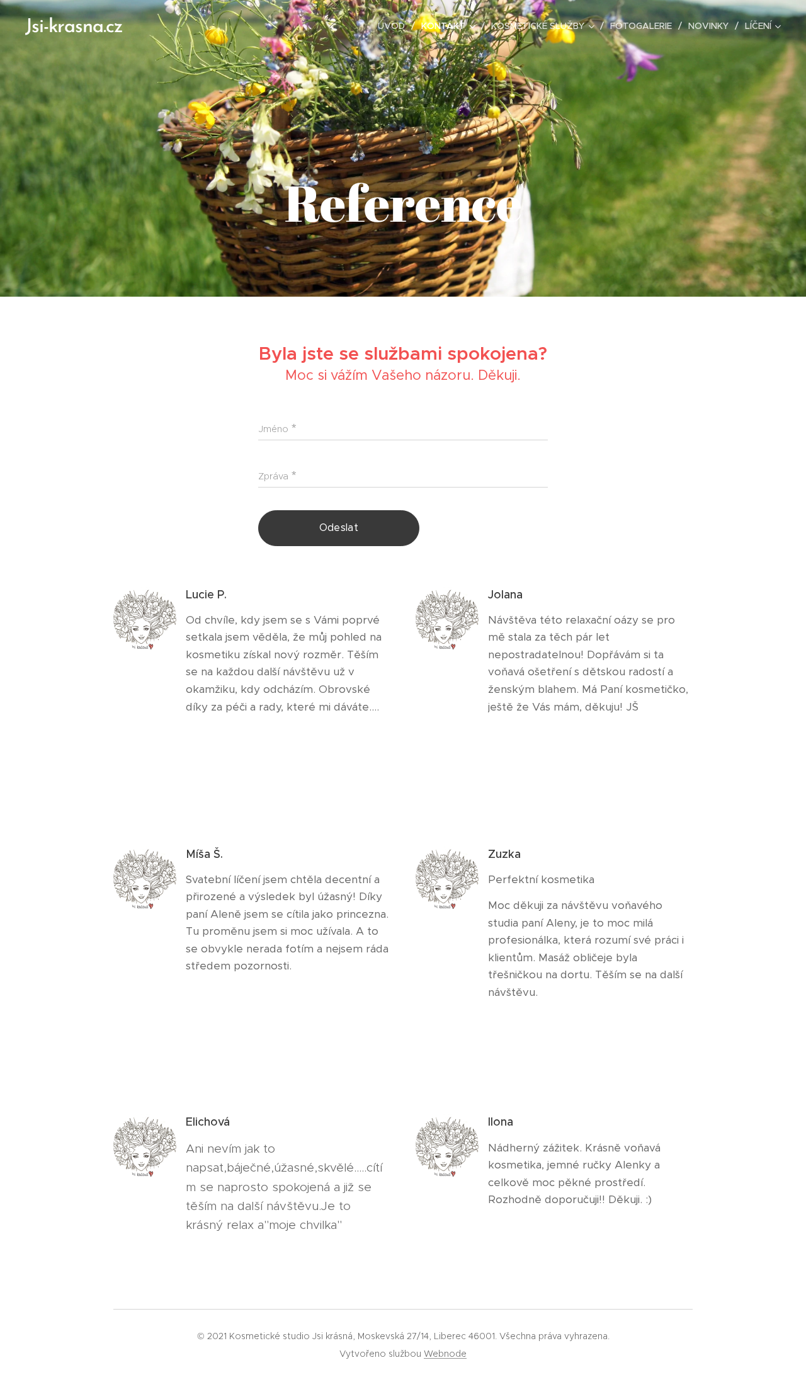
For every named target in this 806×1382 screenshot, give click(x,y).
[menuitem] (395, 26)
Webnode (445, 1353)
